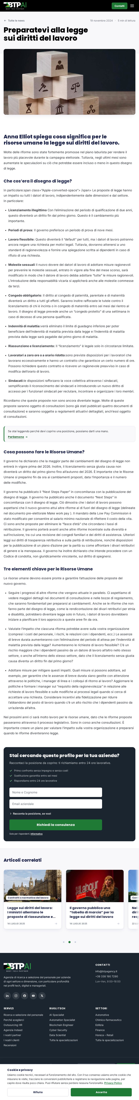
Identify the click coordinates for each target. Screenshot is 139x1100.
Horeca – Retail (104, 1035)
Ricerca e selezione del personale (23, 1014)
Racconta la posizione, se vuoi (32, 813)
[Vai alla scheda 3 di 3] (75, 942)
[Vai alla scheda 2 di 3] (69, 942)
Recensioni (10, 1045)
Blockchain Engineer (61, 1024)
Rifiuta (38, 1092)
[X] (42, 995)
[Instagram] (16, 995)
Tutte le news (16, 20)
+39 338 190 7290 (106, 976)
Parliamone (16, 437)
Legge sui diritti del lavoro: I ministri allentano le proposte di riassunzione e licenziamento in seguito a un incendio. (32, 912)
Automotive (102, 1014)
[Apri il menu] (132, 6)
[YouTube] (33, 995)
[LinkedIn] (7, 995)
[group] (69, 901)
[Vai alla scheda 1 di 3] (64, 942)
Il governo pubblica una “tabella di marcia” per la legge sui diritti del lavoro (92, 912)
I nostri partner (12, 1035)
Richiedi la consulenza (56, 824)
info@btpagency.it (106, 971)
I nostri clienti (11, 1040)
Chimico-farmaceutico (108, 1019)
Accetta (101, 1092)
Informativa (37, 833)
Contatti (120, 5)
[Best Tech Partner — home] (16, 6)
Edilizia (99, 1024)
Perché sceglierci (14, 1019)
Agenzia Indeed (13, 1030)
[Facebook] (24, 995)
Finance (100, 1030)
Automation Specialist (62, 1019)
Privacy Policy (113, 1082)
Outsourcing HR (13, 1024)
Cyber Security (58, 1030)
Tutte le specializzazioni (63, 1040)
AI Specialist (56, 1014)
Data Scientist (57, 1035)
